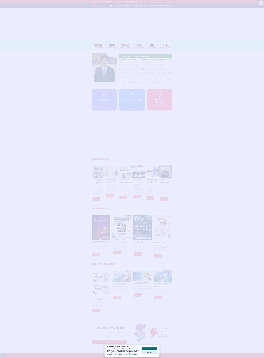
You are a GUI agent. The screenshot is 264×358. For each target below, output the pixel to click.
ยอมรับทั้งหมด (150, 349)
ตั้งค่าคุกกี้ (135, 354)
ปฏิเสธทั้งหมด (149, 352)
